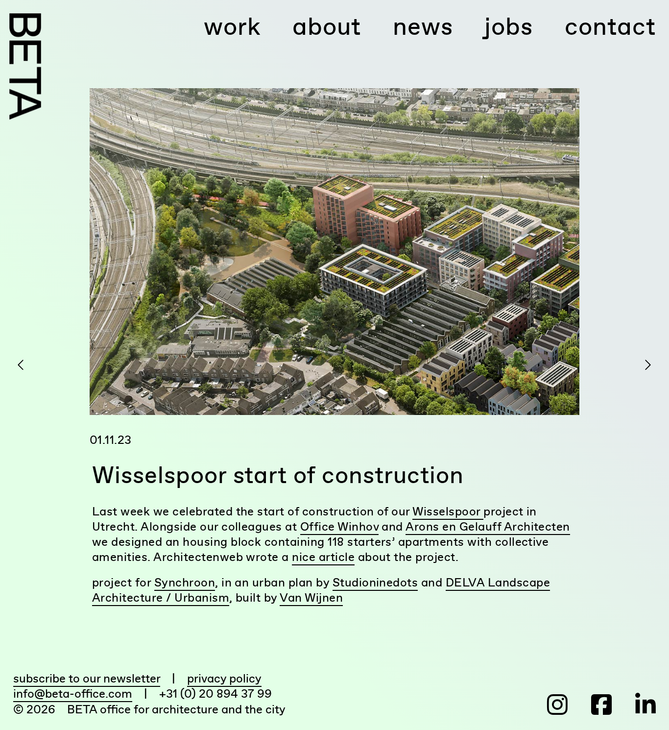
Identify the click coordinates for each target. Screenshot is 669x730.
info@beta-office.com (72, 693)
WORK (232, 26)
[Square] (593, 705)
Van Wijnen (311, 597)
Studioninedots (375, 582)
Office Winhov (339, 526)
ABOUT (326, 26)
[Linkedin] (635, 705)
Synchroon (184, 582)
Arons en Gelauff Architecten (488, 526)
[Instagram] (550, 705)
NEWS (423, 26)
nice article (323, 556)
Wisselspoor (447, 511)
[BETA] (25, 66)
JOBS (508, 26)
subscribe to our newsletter (86, 678)
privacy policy (224, 678)
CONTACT (610, 26)
